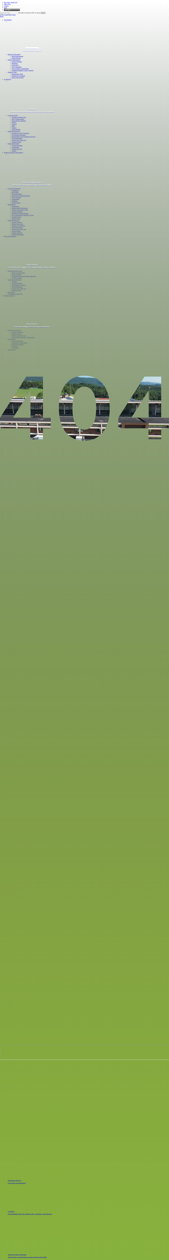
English (8, 9)
